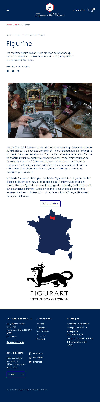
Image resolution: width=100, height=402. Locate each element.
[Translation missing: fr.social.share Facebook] (8, 70)
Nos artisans (43, 331)
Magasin (41, 327)
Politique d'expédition (77, 327)
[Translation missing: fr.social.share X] (13, 70)
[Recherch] (88, 10)
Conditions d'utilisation (78, 323)
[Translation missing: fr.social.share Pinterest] (19, 70)
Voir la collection (50, 204)
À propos (41, 335)
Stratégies (73, 319)
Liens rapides (44, 319)
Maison (9, 25)
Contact (41, 339)
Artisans (18, 25)
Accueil (40, 323)
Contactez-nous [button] (15, 342)
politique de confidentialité (80, 338)
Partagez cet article (18, 66)
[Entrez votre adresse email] (22, 375)
